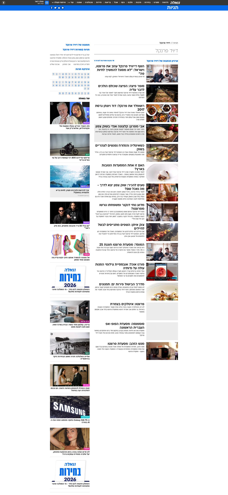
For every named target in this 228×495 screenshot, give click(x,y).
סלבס (130, 3)
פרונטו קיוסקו (84, 58)
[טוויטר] (55, 8)
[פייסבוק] (51, 8)
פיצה (88, 61)
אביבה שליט (55, 64)
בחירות (147, 3)
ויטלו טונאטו (55, 55)
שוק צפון (75, 58)
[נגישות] (3, 2)
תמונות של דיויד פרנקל (78, 45)
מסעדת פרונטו (55, 58)
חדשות (165, 3)
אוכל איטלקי (67, 58)
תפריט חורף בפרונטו (81, 64)
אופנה (79, 3)
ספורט (156, 3)
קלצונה (83, 61)
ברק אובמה (58, 61)
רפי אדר (63, 55)
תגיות (175, 43)
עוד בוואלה (84, 99)
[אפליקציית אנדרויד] (62, 8)
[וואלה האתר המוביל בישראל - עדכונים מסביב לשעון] (175, 2)
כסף (123, 3)
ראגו (68, 55)
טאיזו (52, 61)
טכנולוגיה (89, 3)
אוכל (116, 3)
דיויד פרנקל (165, 43)
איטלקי (66, 61)
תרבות (138, 3)
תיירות (99, 3)
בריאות (108, 3)
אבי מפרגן (66, 64)
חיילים (72, 55)
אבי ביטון (76, 61)
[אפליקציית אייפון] (59, 8)
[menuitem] (163, 2)
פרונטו (77, 55)
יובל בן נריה (85, 55)
